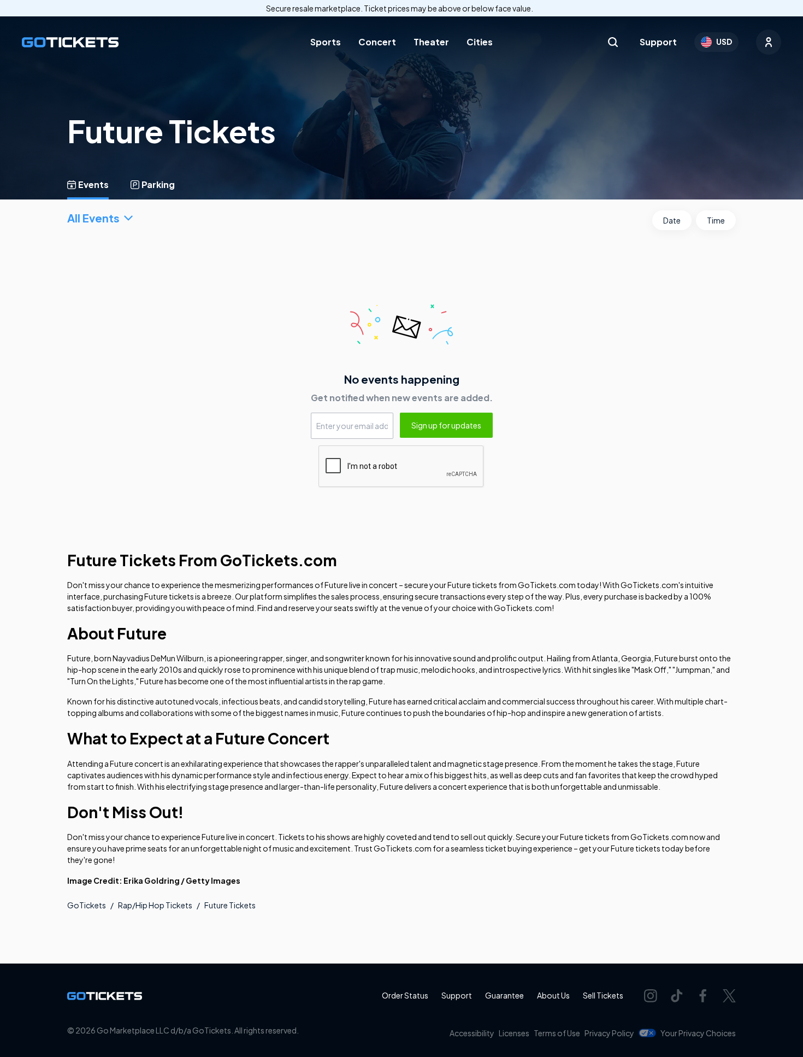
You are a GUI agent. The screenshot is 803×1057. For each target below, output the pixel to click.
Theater (431, 42)
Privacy (609, 1033)
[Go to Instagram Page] (650, 995)
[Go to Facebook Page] (703, 995)
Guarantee (504, 995)
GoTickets (86, 905)
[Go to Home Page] (70, 42)
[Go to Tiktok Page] (676, 995)
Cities (480, 42)
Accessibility (472, 1033)
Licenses (514, 1033)
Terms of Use (557, 1033)
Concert (377, 42)
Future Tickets (230, 905)
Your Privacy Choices (698, 1033)
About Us (553, 995)
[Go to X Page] (729, 995)
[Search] (613, 42)
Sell (603, 995)
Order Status (405, 995)
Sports (325, 42)
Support (658, 42)
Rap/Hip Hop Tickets (155, 905)
